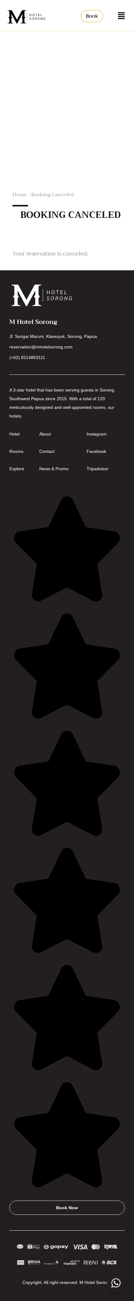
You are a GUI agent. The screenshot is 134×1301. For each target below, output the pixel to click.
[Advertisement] (67, 100)
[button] (121, 16)
